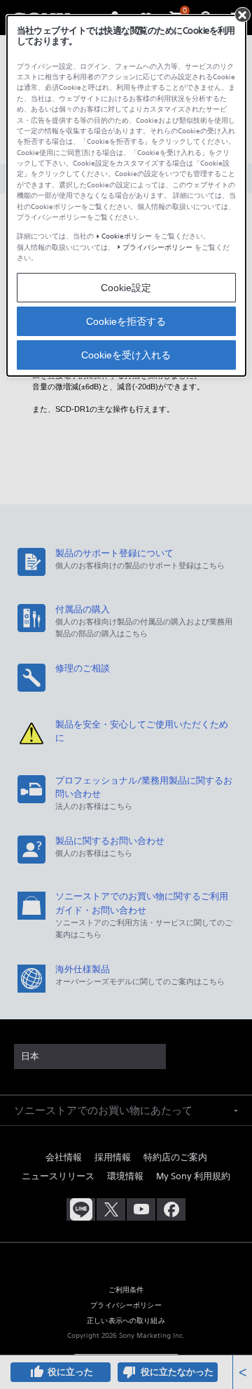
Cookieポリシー (127, 236)
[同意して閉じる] (242, 14)
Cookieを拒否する (126, 321)
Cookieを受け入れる (126, 355)
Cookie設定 (126, 287)
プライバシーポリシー (157, 247)
